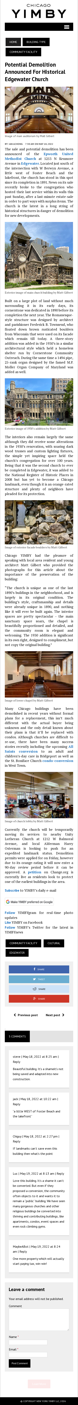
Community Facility (23, 943)
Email (13, 1349)
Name (13, 1337)
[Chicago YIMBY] (39, 11)
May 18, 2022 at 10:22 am (38, 1099)
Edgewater (30, 163)
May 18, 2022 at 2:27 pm (41, 1136)
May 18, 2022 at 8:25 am (40, 1057)
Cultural (54, 943)
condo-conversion (57, 760)
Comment (15, 1306)
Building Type (36, 42)
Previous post (28, 1015)
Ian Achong (16, 143)
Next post (53, 1015)
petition (34, 872)
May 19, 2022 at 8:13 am (37, 1173)
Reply (16, 1062)
